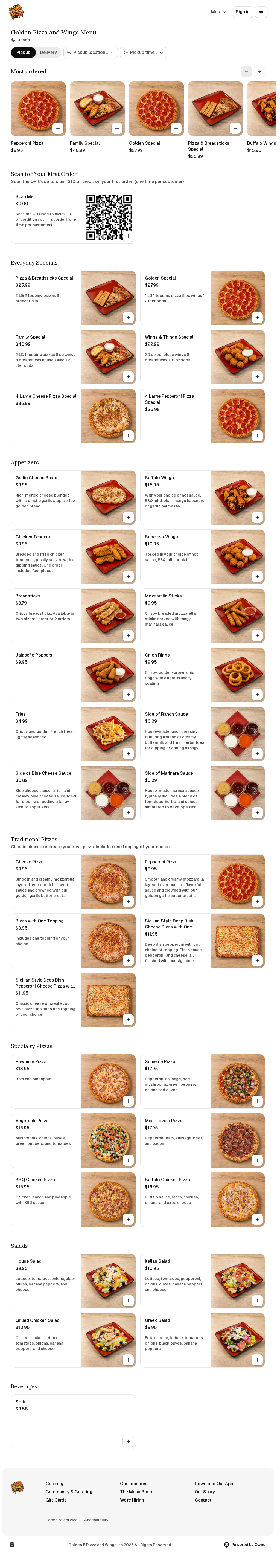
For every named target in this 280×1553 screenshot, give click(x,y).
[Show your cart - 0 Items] (261, 12)
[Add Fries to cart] (128, 753)
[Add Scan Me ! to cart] (128, 236)
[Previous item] (246, 71)
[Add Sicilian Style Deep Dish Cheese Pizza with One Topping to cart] (257, 960)
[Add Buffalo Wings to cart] (257, 517)
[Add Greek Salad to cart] (257, 1360)
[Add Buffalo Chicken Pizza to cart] (257, 1219)
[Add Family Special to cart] (117, 128)
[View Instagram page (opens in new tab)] (12, 1545)
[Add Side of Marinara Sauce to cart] (257, 812)
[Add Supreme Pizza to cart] (257, 1101)
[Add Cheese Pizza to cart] (128, 901)
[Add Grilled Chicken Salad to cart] (128, 1360)
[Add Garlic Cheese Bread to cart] (128, 517)
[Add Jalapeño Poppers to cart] (128, 694)
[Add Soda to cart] (128, 1441)
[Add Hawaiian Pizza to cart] (128, 1101)
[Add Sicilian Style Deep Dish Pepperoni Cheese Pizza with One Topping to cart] (128, 1019)
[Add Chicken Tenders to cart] (128, 576)
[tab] (23, 52)
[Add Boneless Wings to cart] (257, 576)
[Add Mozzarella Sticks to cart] (257, 635)
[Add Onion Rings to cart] (257, 694)
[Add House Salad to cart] (128, 1300)
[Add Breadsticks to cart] (128, 635)
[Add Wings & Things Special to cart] (257, 376)
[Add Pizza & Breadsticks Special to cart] (235, 128)
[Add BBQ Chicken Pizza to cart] (128, 1219)
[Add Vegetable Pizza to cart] (128, 1160)
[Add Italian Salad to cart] (257, 1300)
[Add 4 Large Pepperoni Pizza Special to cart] (257, 435)
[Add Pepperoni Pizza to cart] (58, 128)
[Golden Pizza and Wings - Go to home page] (16, 12)
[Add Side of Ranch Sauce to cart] (257, 753)
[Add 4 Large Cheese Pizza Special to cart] (128, 435)
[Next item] (259, 71)
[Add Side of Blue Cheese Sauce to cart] (128, 812)
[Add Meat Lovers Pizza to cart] (257, 1160)
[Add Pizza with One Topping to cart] (128, 960)
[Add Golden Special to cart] (176, 128)
